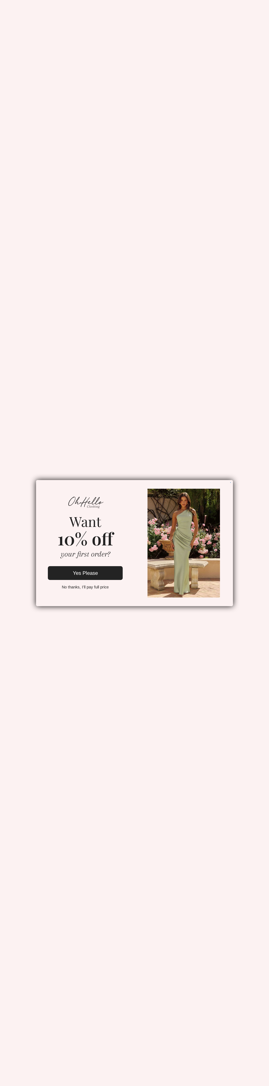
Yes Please (85, 573)
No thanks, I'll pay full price (85, 587)
